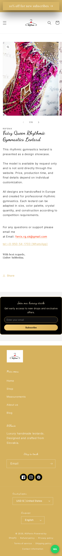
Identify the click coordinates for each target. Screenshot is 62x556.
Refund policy (27, 538)
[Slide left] (23, 122)
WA (55, 549)
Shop (10, 388)
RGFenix (29, 533)
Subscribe (31, 327)
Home (10, 380)
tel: (25, 244)
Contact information (32, 549)
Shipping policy (43, 543)
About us (12, 404)
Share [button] (11, 275)
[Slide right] (38, 122)
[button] (4, 23)
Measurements (16, 396)
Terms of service (23, 543)
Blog (9, 412)
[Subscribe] (51, 463)
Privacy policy (45, 538)
